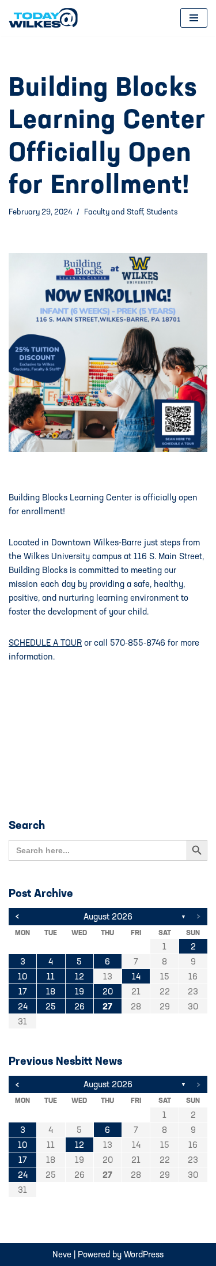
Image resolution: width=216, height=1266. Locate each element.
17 (22, 991)
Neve (61, 1254)
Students (162, 211)
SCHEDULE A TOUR (45, 642)
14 (136, 976)
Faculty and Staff (113, 211)
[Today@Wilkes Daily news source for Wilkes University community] (46, 18)
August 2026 (108, 916)
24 (23, 1006)
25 (51, 1006)
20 (108, 991)
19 (79, 991)
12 (79, 976)
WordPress (144, 1254)
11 (51, 976)
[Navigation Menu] (193, 18)
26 (79, 1006)
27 (107, 1006)
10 (22, 976)
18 (50, 991)
